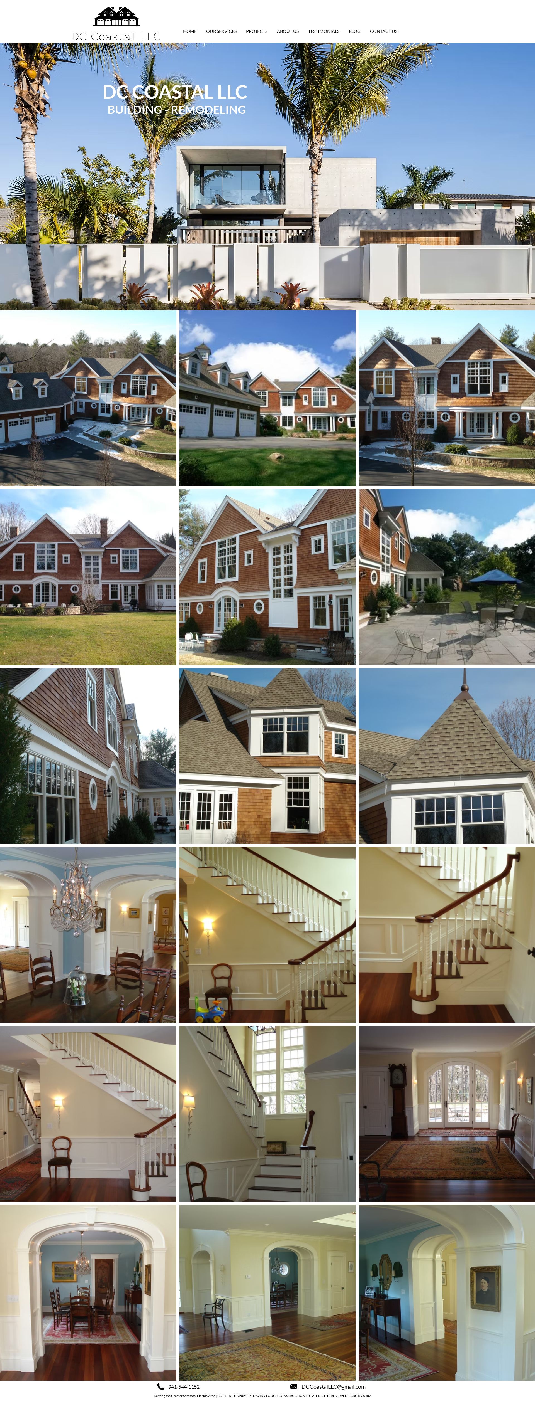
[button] (221, 31)
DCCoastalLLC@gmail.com (333, 1386)
